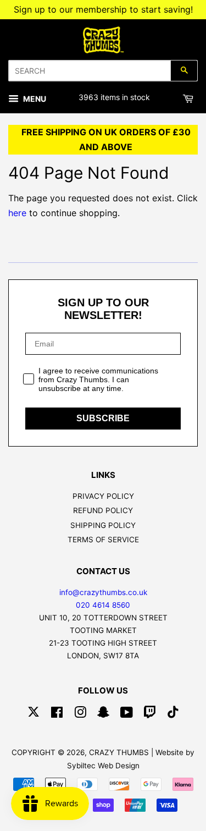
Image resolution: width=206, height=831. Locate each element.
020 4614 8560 (103, 605)
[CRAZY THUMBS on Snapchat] (103, 714)
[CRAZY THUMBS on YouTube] (126, 714)
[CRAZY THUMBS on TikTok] (173, 714)
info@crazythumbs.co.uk (103, 592)
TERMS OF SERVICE (103, 539)
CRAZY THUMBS (119, 752)
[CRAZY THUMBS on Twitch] (150, 714)
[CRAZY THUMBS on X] (33, 714)
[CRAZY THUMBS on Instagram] (80, 714)
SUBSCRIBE (103, 418)
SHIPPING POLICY (103, 525)
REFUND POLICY (103, 510)
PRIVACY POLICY (103, 496)
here (17, 212)
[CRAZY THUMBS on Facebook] (57, 714)
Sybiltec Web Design (103, 765)
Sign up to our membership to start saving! (103, 9)
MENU (33, 98)
